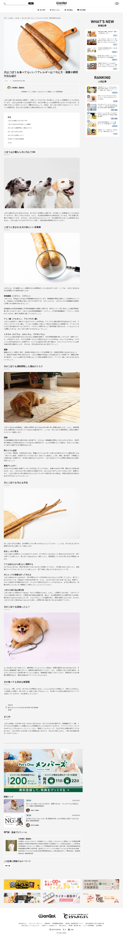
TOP (5, 18)
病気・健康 (114, 110)
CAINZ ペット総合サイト (49, 925)
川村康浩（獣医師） (25, 839)
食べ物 (17, 18)
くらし (115, 35)
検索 (31, 3)
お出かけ (115, 52)
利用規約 (47, 923)
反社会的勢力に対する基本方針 (94, 923)
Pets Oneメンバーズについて (30, 925)
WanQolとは (22, 923)
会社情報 (99, 925)
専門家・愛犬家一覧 (75, 925)
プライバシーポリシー (35, 923)
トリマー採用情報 (88, 925)
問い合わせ (62, 925)
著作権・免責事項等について (74, 923)
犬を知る (10, 18)
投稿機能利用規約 (57, 923)
